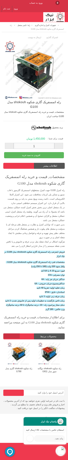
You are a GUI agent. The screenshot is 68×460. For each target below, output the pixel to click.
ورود (16, 8)
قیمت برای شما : (55, 138)
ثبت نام (6, 8)
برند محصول (57, 127)
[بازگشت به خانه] (62, 25)
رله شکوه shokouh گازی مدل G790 (18, 370)
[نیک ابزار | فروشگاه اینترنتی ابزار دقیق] (54, 21)
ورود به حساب (35, 3)
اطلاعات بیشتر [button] (50, 165)
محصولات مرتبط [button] (48, 336)
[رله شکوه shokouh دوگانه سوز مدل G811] (49, 353)
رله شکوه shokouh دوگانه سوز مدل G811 (49, 370)
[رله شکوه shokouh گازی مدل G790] (18, 353)
